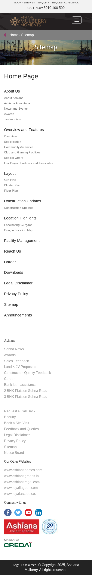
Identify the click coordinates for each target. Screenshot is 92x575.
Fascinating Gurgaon (18, 224)
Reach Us (12, 251)
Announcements (18, 315)
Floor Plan (11, 190)
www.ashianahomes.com (23, 470)
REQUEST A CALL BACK (65, 2)
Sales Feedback (16, 361)
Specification (12, 141)
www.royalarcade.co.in (21, 494)
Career (10, 262)
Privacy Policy (16, 294)
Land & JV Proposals (20, 367)
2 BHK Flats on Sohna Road (25, 391)
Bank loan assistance (20, 385)
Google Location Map (18, 230)
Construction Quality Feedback (27, 373)
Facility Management (22, 240)
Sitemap (11, 304)
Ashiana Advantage (17, 103)
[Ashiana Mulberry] (28, 21)
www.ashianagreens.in (21, 476)
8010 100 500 (46, 8)
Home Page (21, 76)
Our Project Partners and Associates (28, 163)
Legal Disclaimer (18, 283)
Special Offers (13, 157)
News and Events (16, 108)
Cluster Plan (12, 185)
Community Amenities (18, 147)
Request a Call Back (19, 411)
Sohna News (14, 349)
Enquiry (10, 417)
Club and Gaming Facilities (22, 152)
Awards (9, 114)
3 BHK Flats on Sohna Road (25, 397)
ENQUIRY (43, 2)
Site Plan (10, 180)
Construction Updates (18, 207)
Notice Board (14, 452)
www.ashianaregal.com (22, 482)
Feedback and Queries (21, 429)
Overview (10, 136)
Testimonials (12, 119)
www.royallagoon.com (21, 488)
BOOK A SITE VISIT (24, 2)
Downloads (13, 272)
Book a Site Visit (16, 423)
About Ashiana (14, 98)
